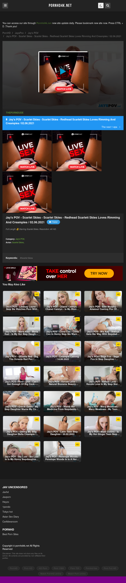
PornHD (6, 32)
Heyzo (5, 501)
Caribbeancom (10, 521)
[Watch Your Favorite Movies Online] (60, 5)
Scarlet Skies (18, 242)
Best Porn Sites (10, 534)
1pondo (6, 506)
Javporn (6, 496)
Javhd (5, 492)
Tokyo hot (7, 511)
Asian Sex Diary (10, 516)
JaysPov (19, 32)
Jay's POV (33, 32)
